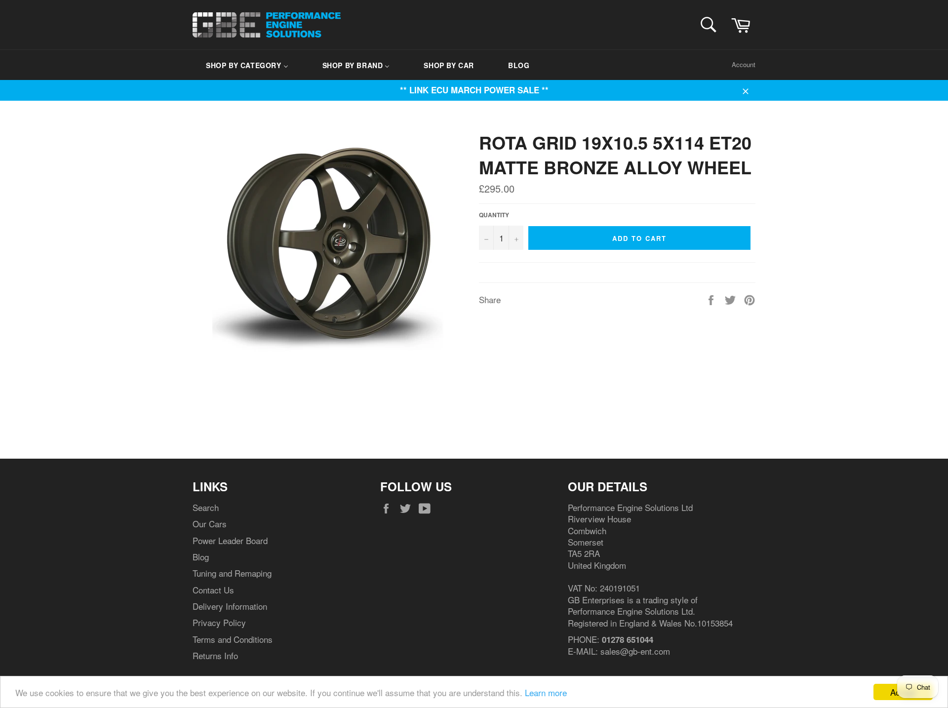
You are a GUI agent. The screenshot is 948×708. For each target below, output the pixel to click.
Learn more (546, 692)
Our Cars (210, 523)
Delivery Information (230, 606)
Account (743, 64)
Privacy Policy (219, 622)
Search (206, 507)
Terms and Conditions (233, 639)
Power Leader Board (230, 540)
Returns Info (215, 655)
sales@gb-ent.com (635, 651)
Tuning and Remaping (232, 573)
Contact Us (213, 590)
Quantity (494, 215)
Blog (201, 557)
